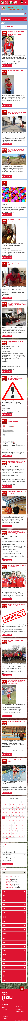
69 (16, 825)
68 (13, 825)
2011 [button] (4, 951)
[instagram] (7, 998)
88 (10, 833)
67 (10, 825)
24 (6, 810)
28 (19, 810)
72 (3, 828)
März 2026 (8, 884)
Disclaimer (4, 1018)
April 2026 (8, 882)
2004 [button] (4, 980)
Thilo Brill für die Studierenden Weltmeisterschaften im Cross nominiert (16, 682)
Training (4, 1011)
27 (16, 810)
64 (22, 823)
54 (13, 820)
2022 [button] (4, 904)
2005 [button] (4, 976)
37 (3, 815)
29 (22, 810)
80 (6, 831)
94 (6, 836)
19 (15, 807)
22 (24, 807)
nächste (12, 839)
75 (13, 828)
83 (16, 831)
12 (16, 804)
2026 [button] (4, 872)
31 (6, 812)
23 (3, 810)
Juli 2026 (8, 878)
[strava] (3, 1001)
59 (6, 823)
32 (9, 812)
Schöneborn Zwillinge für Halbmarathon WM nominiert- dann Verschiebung (16, 532)
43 (22, 815)
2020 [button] (4, 913)
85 (22, 831)
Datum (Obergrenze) (8, 858)
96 (13, 836)
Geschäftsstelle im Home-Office (15, 341)
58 (3, 823)
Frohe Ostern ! (11, 182)
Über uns (4, 1009)
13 (19, 804)
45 (7, 818)
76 (16, 828)
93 (3, 836)
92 (22, 833)
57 (23, 820)
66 (6, 825)
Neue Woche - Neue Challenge (13, 220)
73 (6, 828)
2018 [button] (4, 921)
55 (16, 820)
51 (3, 820)
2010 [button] (4, 955)
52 (6, 820)
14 (22, 804)
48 (16, 818)
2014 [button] (4, 938)
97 (16, 836)
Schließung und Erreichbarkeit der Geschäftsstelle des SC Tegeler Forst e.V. (16, 378)
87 (6, 833)
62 (16, 823)
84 (19, 831)
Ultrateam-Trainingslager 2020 (15, 640)
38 (6, 815)
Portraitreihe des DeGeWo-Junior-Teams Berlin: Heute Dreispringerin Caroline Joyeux (16, 34)
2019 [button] (4, 917)
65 (3, 825)
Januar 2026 (9, 887)
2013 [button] (4, 942)
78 (22, 828)
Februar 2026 (9, 886)
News (2, 22)
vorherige (5, 802)
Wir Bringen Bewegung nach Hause (16, 263)
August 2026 (9, 876)
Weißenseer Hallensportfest (16, 721)
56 (19, 820)
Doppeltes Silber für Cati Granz (15, 760)
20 (18, 807)
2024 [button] (4, 896)
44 (3, 818)
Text (3, 846)
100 (3, 839)
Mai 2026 (8, 881)
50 (23, 818)
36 (22, 812)
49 (20, 818)
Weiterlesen (7, 65)
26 (13, 810)
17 (9, 807)
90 (16, 833)
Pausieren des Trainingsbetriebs (12, 420)
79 (3, 831)
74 (10, 828)
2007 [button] (4, 968)
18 (12, 807)
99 (23, 836)
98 (19, 836)
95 (10, 836)
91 (19, 833)
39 (10, 815)
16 (6, 807)
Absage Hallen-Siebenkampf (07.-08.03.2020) (16, 604)
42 (19, 815)
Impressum (4, 1015)
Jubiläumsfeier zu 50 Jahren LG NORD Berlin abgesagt (16, 461)
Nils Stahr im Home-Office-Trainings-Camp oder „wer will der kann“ (16, 304)
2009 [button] (4, 959)
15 (3, 807)
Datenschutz (5, 1016)
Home (3, 1006)
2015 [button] (4, 934)
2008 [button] (4, 963)
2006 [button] (4, 972)
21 (21, 807)
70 (19, 825)
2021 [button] (4, 909)
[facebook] (3, 998)
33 (12, 812)
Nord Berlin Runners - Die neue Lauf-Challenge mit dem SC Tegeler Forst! (16, 112)
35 (19, 812)
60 (10, 823)
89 (13, 833)
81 (9, 831)
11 (13, 804)
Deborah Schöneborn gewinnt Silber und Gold (16, 566)
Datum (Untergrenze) (8, 852)
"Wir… (13, 212)
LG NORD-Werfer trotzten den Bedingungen (16, 492)
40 (13, 815)
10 (10, 804)
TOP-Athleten (18, 1006)
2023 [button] (4, 900)
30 (3, 812)
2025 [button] (4, 892)
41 (16, 815)
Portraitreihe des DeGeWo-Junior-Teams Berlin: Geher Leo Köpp (16, 150)
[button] (25, 2)
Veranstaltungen (19, 1011)
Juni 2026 (8, 879)
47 (13, 818)
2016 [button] (4, 930)
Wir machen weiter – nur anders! (15, 71)
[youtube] (11, 998)
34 (16, 812)
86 (3, 833)
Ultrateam (18, 1009)
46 (10, 818)
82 (12, 831)
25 (9, 810)
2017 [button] (4, 925)
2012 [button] (4, 946)
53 (9, 820)
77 (19, 828)
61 (13, 823)
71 (22, 825)
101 (7, 839)
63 (19, 823)
